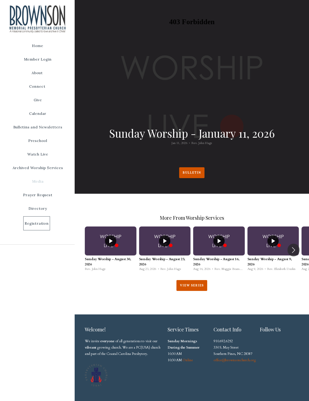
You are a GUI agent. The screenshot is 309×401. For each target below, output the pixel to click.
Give (38, 100)
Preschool (37, 140)
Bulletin (192, 173)
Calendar (37, 113)
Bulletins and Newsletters (37, 127)
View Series (192, 285)
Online (188, 360)
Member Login (38, 59)
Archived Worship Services (38, 167)
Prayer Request (37, 195)
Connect (37, 86)
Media (38, 181)
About (38, 73)
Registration (37, 223)
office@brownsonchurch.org (235, 360)
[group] (110, 249)
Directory (38, 208)
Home (37, 45)
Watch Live (37, 154)
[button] (293, 250)
